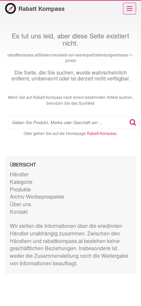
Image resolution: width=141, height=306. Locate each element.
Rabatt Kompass (41, 8)
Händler (19, 174)
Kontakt (19, 211)
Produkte (20, 189)
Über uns (20, 204)
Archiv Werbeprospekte (37, 196)
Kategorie (21, 182)
